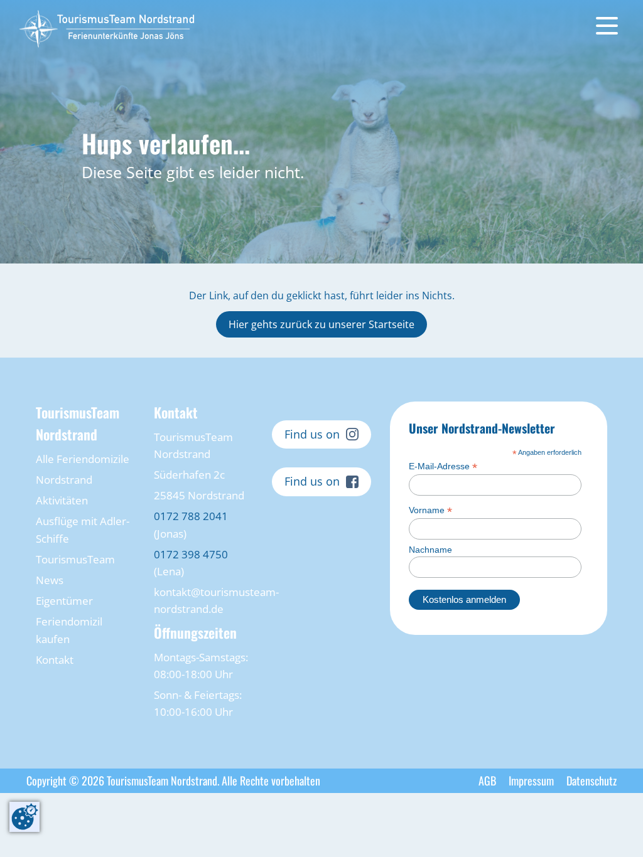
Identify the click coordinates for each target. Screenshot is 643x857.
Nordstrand (64, 479)
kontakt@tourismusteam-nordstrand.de (203, 600)
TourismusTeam (75, 559)
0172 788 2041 (191, 516)
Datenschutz (591, 780)
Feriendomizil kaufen (69, 630)
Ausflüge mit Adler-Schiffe (82, 529)
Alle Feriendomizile (82, 459)
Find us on (312, 434)
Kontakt (54, 659)
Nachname (430, 550)
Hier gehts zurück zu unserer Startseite (321, 324)
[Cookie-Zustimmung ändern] (24, 817)
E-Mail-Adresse (443, 466)
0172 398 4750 (191, 554)
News (49, 580)
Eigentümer (64, 601)
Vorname (430, 510)
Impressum (531, 780)
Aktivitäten (62, 500)
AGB (487, 780)
